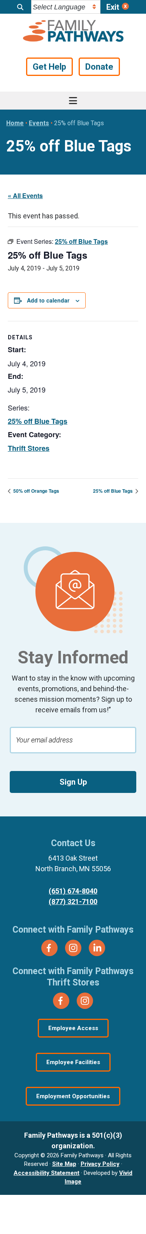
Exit (112, 7)
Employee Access (73, 1028)
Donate (99, 67)
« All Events (25, 195)
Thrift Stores (28, 448)
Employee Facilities (73, 1062)
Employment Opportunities (73, 1096)
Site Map (64, 1163)
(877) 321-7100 (73, 901)
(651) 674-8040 (73, 891)
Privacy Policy (100, 1163)
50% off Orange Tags (35, 490)
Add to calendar (48, 300)
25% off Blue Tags (37, 421)
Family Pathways (73, 32)
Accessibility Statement (46, 1172)
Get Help (49, 67)
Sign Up (73, 782)
